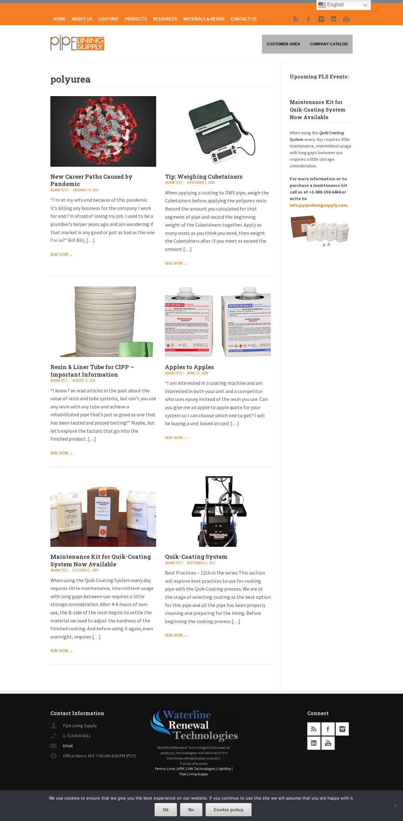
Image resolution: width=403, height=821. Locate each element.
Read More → (61, 254)
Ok (166, 809)
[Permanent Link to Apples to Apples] (218, 361)
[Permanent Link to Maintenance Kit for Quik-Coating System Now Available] (103, 551)
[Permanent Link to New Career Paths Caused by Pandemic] (103, 171)
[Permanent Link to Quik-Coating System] (218, 551)
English (335, 4)
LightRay (108, 19)
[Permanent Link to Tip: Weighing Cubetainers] (218, 171)
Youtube (346, 19)
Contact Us (244, 19)
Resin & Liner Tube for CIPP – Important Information (92, 370)
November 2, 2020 (200, 183)
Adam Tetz (59, 190)
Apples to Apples (189, 367)
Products (136, 19)
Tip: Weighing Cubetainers (203, 176)
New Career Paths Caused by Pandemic (91, 180)
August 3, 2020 (83, 381)
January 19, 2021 (85, 190)
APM (180, 768)
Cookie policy (228, 809)
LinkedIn (333, 19)
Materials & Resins (203, 19)
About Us (82, 19)
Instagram (321, 19)
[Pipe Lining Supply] (77, 48)
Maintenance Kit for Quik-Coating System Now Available (100, 560)
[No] (395, 805)
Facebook (308, 19)
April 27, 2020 (197, 373)
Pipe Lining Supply (193, 774)
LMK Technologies (200, 768)
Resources (165, 19)
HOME (59, 19)
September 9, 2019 (201, 563)
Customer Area (283, 44)
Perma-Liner (165, 768)
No (191, 809)
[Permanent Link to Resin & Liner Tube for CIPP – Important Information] (103, 361)
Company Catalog (329, 44)
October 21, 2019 (85, 570)
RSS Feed (296, 19)
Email (68, 746)
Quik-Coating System (196, 556)
